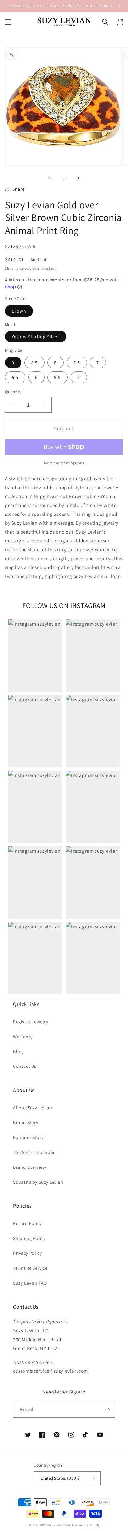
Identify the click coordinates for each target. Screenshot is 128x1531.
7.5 (77, 362)
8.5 (34, 362)
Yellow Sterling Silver (35, 336)
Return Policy (27, 1223)
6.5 (15, 377)
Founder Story (28, 1137)
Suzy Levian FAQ (30, 1283)
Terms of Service (30, 1268)
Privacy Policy (27, 1253)
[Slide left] (49, 178)
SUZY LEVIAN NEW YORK (55, 1525)
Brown (19, 311)
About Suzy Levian (32, 1108)
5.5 (57, 377)
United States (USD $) (61, 1478)
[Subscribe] (107, 1410)
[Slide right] (78, 178)
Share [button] (18, 189)
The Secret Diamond (34, 1152)
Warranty (22, 1037)
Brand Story (25, 1122)
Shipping (12, 268)
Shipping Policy (29, 1238)
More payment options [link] (64, 462)
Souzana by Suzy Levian (38, 1182)
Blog (18, 1051)
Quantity (13, 392)
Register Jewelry (30, 1022)
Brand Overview (29, 1167)
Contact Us (24, 1066)
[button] (8, 22)
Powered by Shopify (86, 1525)
